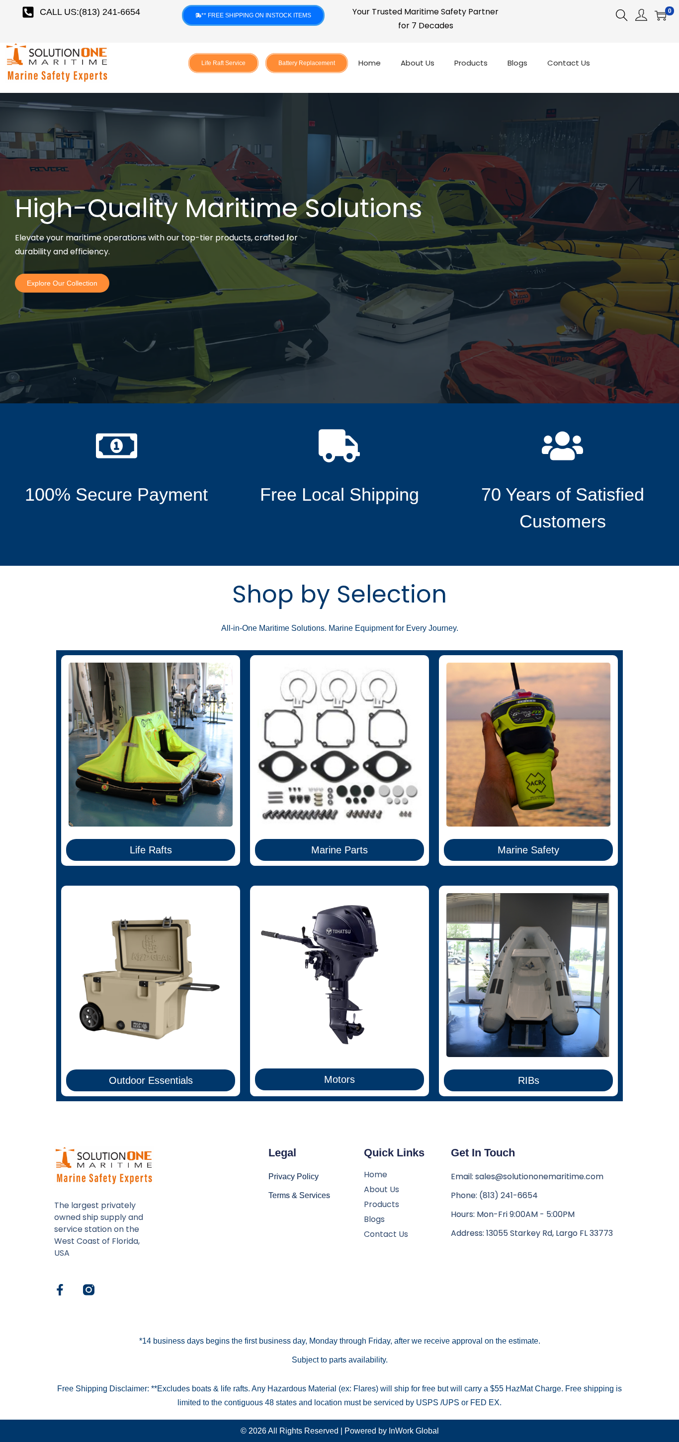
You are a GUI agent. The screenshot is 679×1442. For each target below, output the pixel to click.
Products (471, 63)
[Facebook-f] (60, 1289)
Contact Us (568, 63)
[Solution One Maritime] (88, 1289)
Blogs (517, 63)
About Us (417, 63)
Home (369, 63)
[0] (661, 15)
